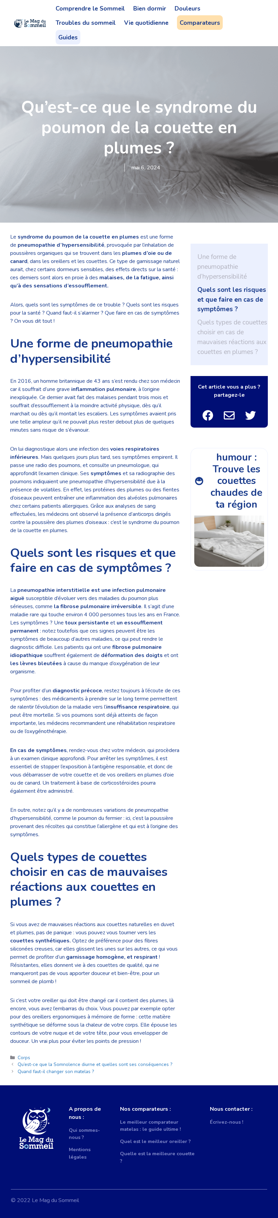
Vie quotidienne (146, 23)
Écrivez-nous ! (226, 1122)
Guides (68, 37)
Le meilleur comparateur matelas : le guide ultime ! (150, 1126)
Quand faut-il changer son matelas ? (56, 1071)
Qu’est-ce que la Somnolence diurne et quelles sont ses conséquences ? (95, 1064)
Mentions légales (80, 1153)
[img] (207, 415)
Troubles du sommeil (86, 23)
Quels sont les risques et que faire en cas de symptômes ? (231, 299)
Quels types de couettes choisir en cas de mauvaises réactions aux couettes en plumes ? (232, 337)
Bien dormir (149, 8)
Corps (24, 1057)
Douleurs (187, 8)
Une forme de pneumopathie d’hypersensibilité (222, 266)
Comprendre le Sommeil (90, 8)
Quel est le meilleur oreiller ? (155, 1141)
